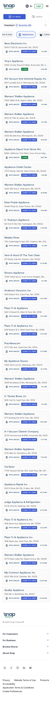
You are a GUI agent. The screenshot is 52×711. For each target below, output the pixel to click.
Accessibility (9, 684)
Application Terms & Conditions (18, 687)
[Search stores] (45, 25)
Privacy (6, 680)
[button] (26, 634)
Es (31, 6)
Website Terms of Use (25, 680)
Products (44, 680)
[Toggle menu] (47, 6)
